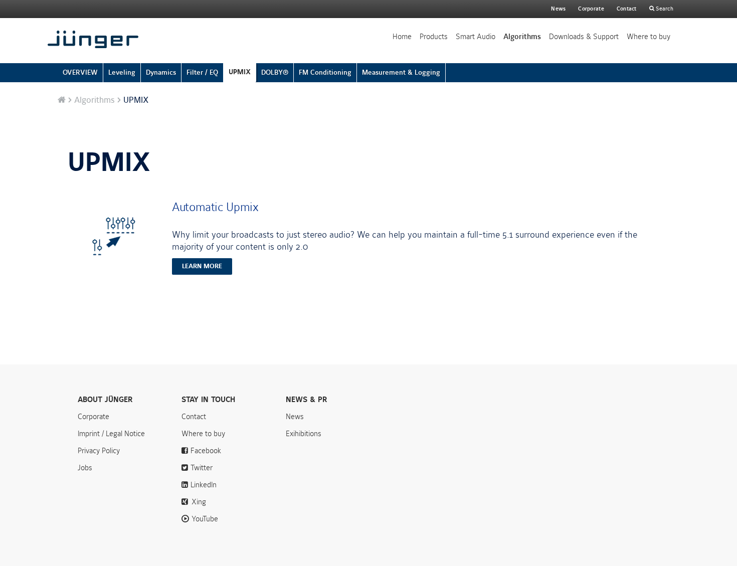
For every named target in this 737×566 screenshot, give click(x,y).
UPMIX (240, 72)
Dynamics (161, 72)
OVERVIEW (80, 72)
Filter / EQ (202, 72)
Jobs (85, 467)
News (558, 9)
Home (402, 36)
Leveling (121, 72)
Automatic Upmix (215, 207)
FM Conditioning (325, 72)
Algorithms (522, 36)
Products (434, 36)
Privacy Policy (99, 450)
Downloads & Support (584, 36)
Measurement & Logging (401, 72)
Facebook (206, 450)
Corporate (93, 416)
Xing (199, 501)
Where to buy (648, 36)
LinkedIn (204, 484)
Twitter (202, 467)
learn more (202, 266)
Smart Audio (475, 36)
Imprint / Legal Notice (111, 433)
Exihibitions (303, 433)
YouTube (205, 518)
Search (663, 9)
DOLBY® (274, 72)
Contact (627, 9)
